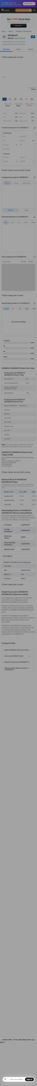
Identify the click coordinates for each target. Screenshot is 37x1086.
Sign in (29, 1079)
